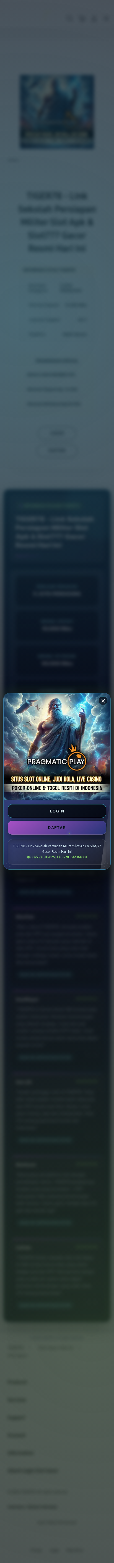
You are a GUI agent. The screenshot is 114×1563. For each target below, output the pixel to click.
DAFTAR (57, 827)
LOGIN (57, 811)
